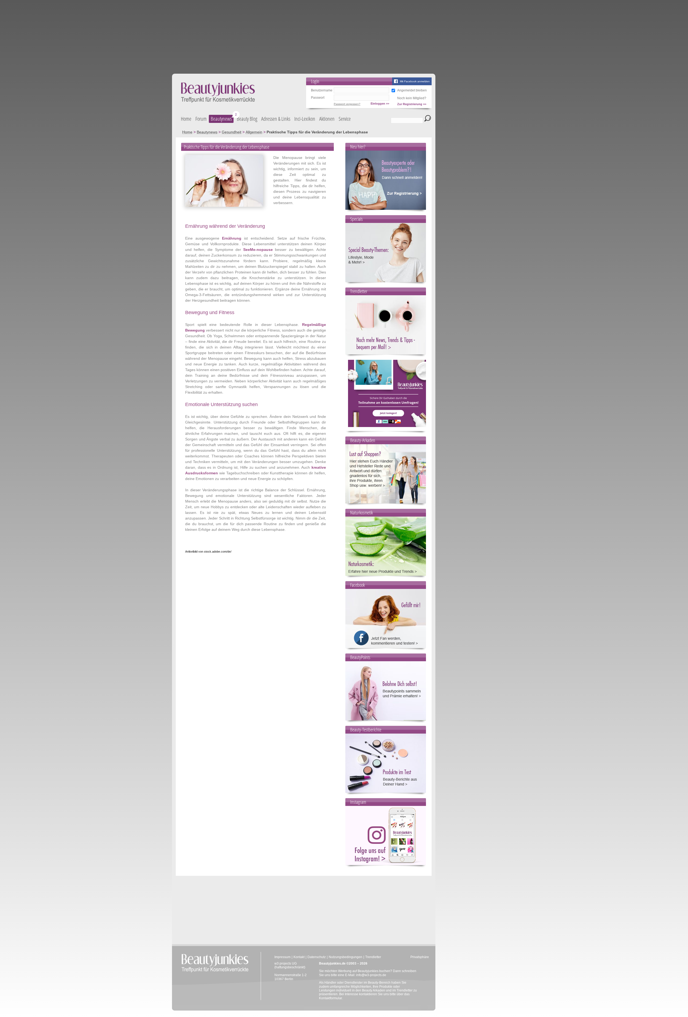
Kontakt (298, 957)
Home (186, 118)
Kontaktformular (330, 998)
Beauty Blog (247, 118)
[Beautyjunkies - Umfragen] (388, 426)
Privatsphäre (419, 957)
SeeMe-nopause (258, 249)
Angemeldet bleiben (412, 90)
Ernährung (231, 238)
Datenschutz (316, 957)
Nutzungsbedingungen (345, 957)
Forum (201, 118)
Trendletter (373, 957)
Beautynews (221, 118)
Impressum (282, 957)
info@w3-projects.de (371, 975)
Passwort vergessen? (347, 103)
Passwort (317, 97)
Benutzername (321, 90)
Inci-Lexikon (304, 118)
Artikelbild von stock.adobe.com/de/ (208, 551)
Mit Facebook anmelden (415, 81)
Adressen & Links (275, 118)
